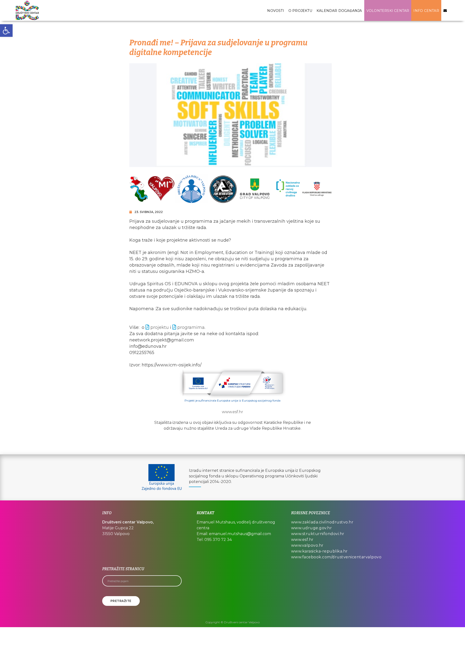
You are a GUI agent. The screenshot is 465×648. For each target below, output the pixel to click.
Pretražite (121, 601)
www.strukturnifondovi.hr (317, 533)
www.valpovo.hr (307, 545)
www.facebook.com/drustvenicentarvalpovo (336, 557)
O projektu (300, 10)
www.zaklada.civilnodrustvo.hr (322, 522)
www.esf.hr (232, 412)
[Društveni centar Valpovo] (27, 10)
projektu (159, 327)
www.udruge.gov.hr (311, 528)
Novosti (275, 10)
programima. (191, 327)
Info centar (426, 10)
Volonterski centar (387, 10)
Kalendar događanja (339, 10)
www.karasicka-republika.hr (319, 551)
